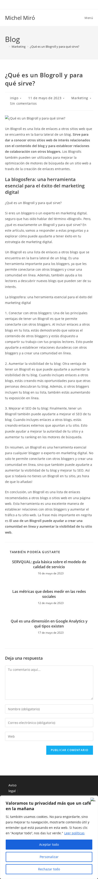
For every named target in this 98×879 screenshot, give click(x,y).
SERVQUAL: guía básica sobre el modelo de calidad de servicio (49, 564)
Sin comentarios (23, 103)
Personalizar (49, 857)
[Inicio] (6, 46)
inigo (14, 98)
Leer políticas (74, 833)
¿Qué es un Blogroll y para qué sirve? (54, 46)
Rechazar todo (49, 869)
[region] (49, 837)
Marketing (79, 98)
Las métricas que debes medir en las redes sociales (49, 594)
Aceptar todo (49, 844)
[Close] (93, 799)
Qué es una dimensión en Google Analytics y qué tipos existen (49, 624)
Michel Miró (20, 17)
